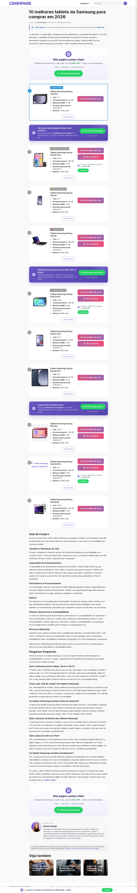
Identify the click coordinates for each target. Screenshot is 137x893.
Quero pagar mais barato (93, 272)
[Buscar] (125, 3)
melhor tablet (50, 780)
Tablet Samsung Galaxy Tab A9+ (61, 92)
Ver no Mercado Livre (92, 99)
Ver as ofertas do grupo (93, 131)
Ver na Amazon (92, 157)
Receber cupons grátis (94, 406)
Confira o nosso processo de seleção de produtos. (83, 848)
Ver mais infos (68, 117)
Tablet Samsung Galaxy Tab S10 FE (61, 295)
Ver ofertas (83, 170)
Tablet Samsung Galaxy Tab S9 (61, 234)
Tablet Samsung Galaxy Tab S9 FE (61, 500)
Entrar (108, 890)
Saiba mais (100, 27)
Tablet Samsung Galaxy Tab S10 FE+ (61, 462)
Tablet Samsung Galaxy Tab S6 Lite (61, 153)
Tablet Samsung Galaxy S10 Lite (61, 424)
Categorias (84, 3)
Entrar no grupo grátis (70, 73)
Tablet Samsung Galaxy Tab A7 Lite (61, 332)
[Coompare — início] (20, 3)
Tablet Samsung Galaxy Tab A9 (61, 194)
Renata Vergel (42, 22)
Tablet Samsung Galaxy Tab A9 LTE (61, 369)
